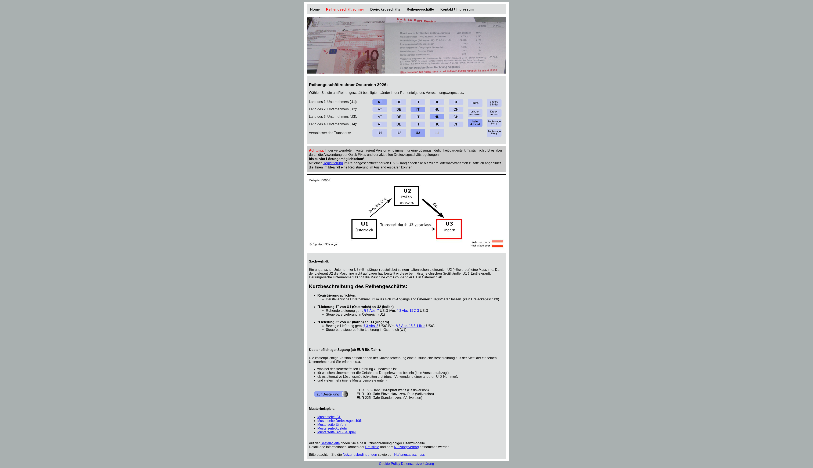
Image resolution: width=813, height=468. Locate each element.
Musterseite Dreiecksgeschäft (339, 421)
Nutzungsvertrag (406, 447)
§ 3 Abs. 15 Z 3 (408, 310)
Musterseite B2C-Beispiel (336, 432)
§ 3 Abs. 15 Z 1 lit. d (410, 326)
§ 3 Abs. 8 (370, 326)
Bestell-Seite (330, 443)
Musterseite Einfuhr (331, 424)
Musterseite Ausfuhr (332, 428)
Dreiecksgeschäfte (385, 9)
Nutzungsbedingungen (360, 454)
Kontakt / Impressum (457, 9)
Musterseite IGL (329, 417)
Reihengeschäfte (420, 9)
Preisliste (372, 447)
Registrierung (333, 163)
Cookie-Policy (389, 463)
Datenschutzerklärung (417, 463)
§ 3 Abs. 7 (371, 310)
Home (315, 9)
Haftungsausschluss (409, 454)
